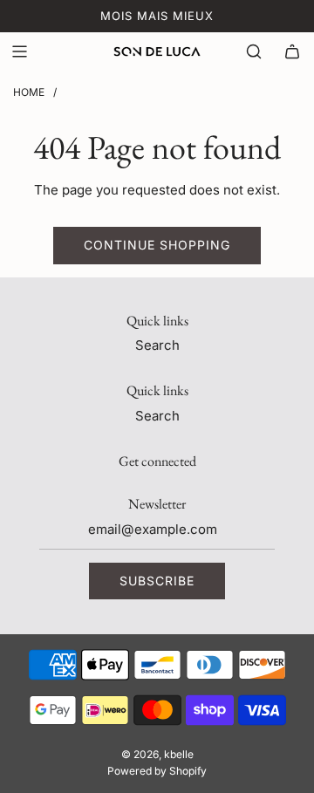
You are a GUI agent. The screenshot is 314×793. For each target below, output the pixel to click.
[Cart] (292, 51)
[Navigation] (19, 51)
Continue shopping (157, 244)
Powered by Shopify (157, 770)
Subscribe (157, 580)
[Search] (254, 51)
